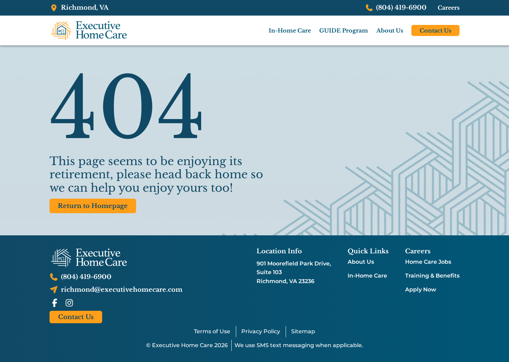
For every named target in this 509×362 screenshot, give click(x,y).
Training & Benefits (432, 276)
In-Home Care (367, 276)
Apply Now (420, 289)
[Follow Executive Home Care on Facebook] (55, 303)
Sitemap (303, 331)
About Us (361, 262)
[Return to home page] (116, 257)
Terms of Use (212, 331)
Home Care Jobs (428, 262)
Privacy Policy (260, 331)
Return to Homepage (93, 206)
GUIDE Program (343, 30)
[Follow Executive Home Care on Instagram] (69, 303)
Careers (448, 7)
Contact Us (435, 30)
